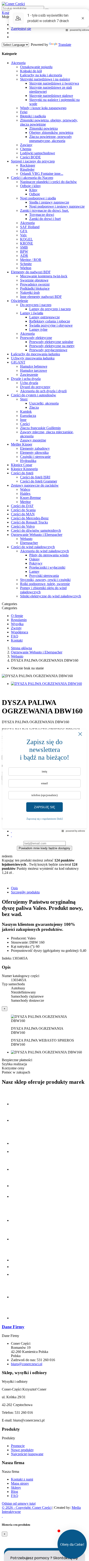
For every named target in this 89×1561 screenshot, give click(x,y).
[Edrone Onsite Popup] (44, 780)
